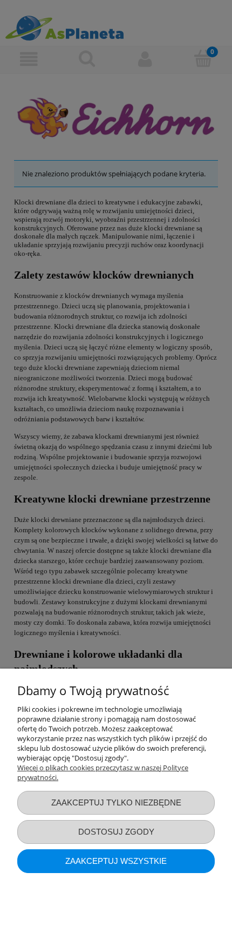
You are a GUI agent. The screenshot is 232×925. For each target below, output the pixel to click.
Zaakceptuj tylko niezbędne (116, 802)
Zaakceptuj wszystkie (116, 860)
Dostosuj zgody (116, 831)
